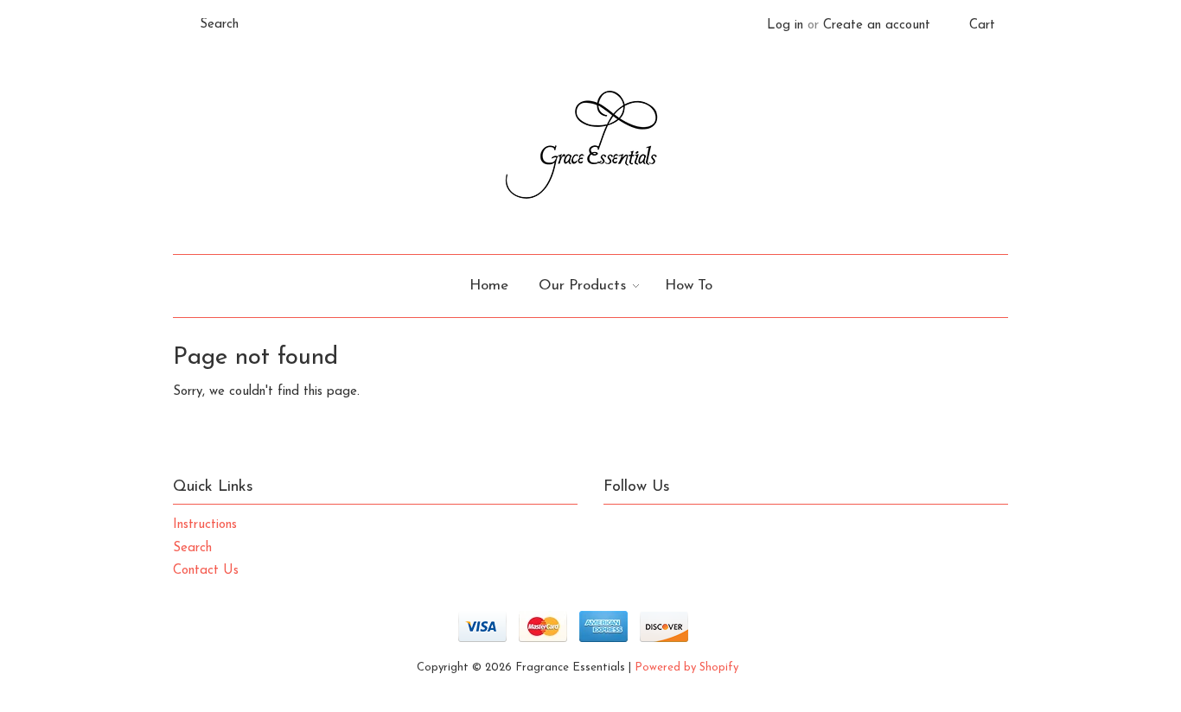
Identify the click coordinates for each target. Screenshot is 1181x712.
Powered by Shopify (686, 667)
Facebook (653, 530)
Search (192, 548)
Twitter (617, 530)
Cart (982, 25)
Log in (785, 25)
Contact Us (206, 570)
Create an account (876, 25)
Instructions (205, 524)
